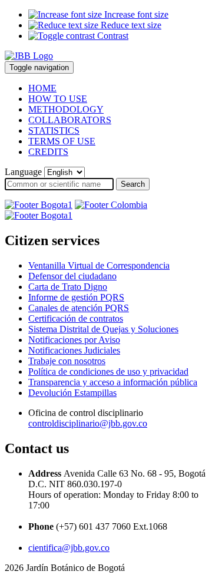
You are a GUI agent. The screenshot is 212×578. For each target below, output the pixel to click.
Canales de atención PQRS (78, 308)
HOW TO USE (57, 99)
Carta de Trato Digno (67, 287)
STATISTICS (54, 130)
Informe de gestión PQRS (76, 297)
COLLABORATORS (69, 120)
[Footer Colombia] (111, 205)
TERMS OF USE (61, 141)
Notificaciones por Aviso (74, 340)
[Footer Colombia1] (38, 215)
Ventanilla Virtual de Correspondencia (99, 265)
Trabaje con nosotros (66, 361)
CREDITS (48, 152)
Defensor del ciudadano (72, 276)
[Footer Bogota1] (38, 205)
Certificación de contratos (75, 318)
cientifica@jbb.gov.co (69, 548)
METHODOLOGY (66, 109)
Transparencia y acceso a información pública (112, 382)
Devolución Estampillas (72, 393)
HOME (42, 88)
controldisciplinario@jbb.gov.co (87, 423)
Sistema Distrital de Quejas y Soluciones (103, 329)
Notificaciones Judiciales (74, 350)
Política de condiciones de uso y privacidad (108, 371)
